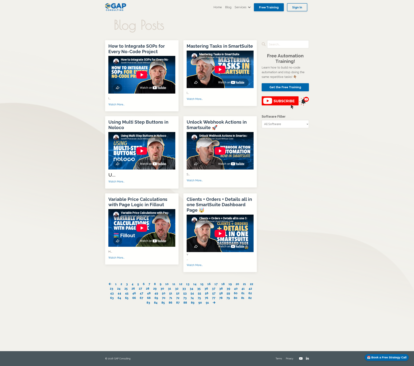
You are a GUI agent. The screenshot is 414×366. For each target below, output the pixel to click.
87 (178, 302)
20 (237, 284)
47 (141, 293)
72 (177, 298)
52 (177, 293)
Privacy (289, 358)
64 (119, 298)
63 (112, 298)
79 (228, 298)
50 (163, 293)
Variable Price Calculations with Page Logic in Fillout (137, 202)
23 (111, 288)
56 (206, 293)
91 (207, 302)
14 (194, 284)
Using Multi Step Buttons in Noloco (138, 124)
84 (156, 302)
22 (251, 284)
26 (133, 288)
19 (230, 284)
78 (221, 298)
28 (147, 288)
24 (118, 288)
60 (235, 293)
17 (216, 284)
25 (126, 288)
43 (112, 293)
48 (149, 293)
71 (170, 298)
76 (206, 298)
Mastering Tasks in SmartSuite (220, 46)
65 (126, 298)
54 (192, 293)
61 (243, 293)
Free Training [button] (269, 7)
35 (199, 288)
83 (148, 302)
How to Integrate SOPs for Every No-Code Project (136, 48)
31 (169, 288)
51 (170, 293)
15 (201, 284)
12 (180, 284)
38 (221, 288)
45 (126, 293)
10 (167, 284)
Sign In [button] (297, 7)
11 (173, 284)
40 (236, 288)
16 (209, 284)
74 (192, 298)
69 (156, 298)
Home (217, 7)
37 (213, 288)
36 (206, 288)
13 (187, 284)
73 (185, 298)
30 (162, 288)
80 (235, 298)
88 (185, 302)
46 (134, 293)
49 (156, 293)
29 (155, 288)
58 (221, 293)
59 (228, 293)
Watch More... (116, 104)
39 (228, 288)
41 (243, 288)
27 (140, 288)
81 (242, 298)
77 (213, 298)
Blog (228, 7)
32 (176, 288)
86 (170, 302)
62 (250, 293)
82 (250, 298)
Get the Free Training (285, 87)
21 (244, 284)
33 (184, 288)
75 (199, 298)
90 (200, 302)
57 (213, 293)
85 (163, 302)
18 (223, 284)
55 (199, 293)
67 (141, 298)
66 (134, 298)
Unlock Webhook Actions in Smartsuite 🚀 (217, 124)
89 (192, 302)
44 (119, 293)
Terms (279, 358)
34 (191, 288)
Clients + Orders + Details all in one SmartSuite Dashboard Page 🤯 (219, 205)
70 (163, 298)
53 (185, 293)
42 (250, 288)
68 (149, 298)
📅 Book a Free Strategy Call (387, 357)
